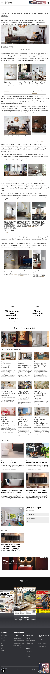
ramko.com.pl (34, 226)
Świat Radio (28, 658)
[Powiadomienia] (3, 670)
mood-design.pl (14, 274)
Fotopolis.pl (40, 639)
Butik (2, 645)
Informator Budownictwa (18, 643)
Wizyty (2, 638)
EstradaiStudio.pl (29, 643)
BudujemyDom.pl (17, 638)
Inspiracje (3, 640)
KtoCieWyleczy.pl (42, 646)
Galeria (2, 642)
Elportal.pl (28, 656)
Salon (3, 10)
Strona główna (4, 635)
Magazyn (3, 648)
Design (2, 643)
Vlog (2, 647)
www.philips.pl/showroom (9, 232)
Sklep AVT (34, 669)
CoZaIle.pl (15, 642)
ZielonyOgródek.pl (17, 645)
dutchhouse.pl (7, 139)
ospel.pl (42, 276)
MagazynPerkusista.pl (30, 642)
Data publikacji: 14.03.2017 (8, 46)
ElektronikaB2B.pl (29, 651)
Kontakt (2, 650)
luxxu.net (29, 226)
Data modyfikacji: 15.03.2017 (8, 47)
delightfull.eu (6, 91)
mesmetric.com (21, 275)
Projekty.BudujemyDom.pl (18, 640)
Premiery (3, 637)
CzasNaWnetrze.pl (17, 647)
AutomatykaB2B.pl (30, 653)
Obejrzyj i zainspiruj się (25, 328)
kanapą (3, 56)
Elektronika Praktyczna (30, 654)
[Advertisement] (25, 288)
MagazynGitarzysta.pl (30, 640)
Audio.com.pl (28, 638)
